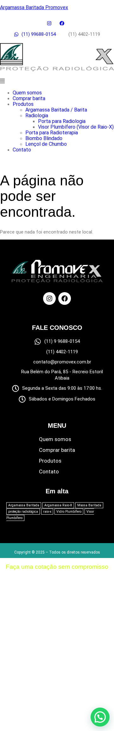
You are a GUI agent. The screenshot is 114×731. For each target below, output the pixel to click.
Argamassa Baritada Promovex (34, 7)
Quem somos (27, 93)
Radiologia (36, 115)
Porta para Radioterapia (51, 133)
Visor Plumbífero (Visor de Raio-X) (76, 127)
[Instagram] (49, 298)
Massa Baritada (89, 505)
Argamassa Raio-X (58, 505)
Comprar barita (29, 98)
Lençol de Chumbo (46, 144)
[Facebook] (64, 298)
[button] (57, 81)
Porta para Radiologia (62, 121)
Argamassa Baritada (23, 505)
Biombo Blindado (43, 138)
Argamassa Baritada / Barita (56, 110)
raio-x (47, 512)
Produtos (23, 104)
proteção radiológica (23, 512)
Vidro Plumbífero (68, 512)
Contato (22, 150)
